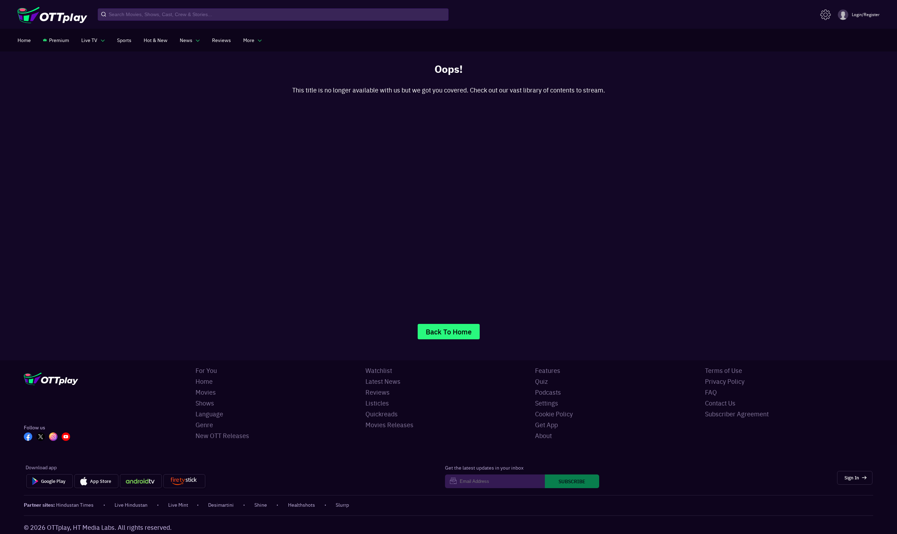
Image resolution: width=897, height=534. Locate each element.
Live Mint (178, 504)
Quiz (541, 381)
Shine (260, 504)
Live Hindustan (131, 504)
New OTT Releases (222, 435)
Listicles (377, 402)
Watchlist (378, 370)
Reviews (377, 392)
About (543, 435)
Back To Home (449, 331)
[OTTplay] (52, 14)
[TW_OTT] (42, 437)
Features (547, 370)
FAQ (711, 392)
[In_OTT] (55, 437)
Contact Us (720, 402)
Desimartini (221, 504)
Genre (204, 424)
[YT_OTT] (68, 437)
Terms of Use (723, 370)
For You (206, 370)
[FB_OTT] (30, 437)
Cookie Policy (554, 413)
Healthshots (301, 504)
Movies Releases (389, 424)
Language (209, 413)
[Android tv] (141, 481)
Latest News (382, 381)
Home (204, 381)
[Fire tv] (184, 481)
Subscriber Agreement (737, 413)
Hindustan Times (75, 504)
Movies (206, 392)
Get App (546, 424)
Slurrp (342, 504)
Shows (205, 402)
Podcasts (548, 392)
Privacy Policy (725, 381)
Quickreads (381, 413)
